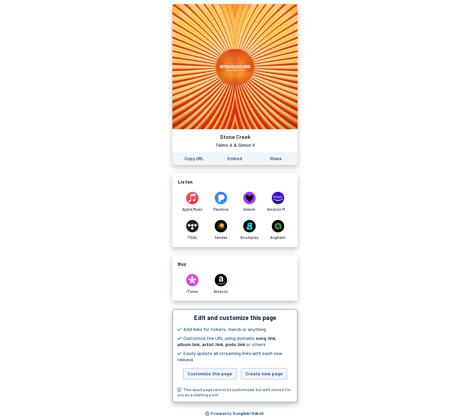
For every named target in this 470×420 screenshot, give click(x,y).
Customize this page (210, 373)
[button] (235, 356)
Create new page (264, 373)
